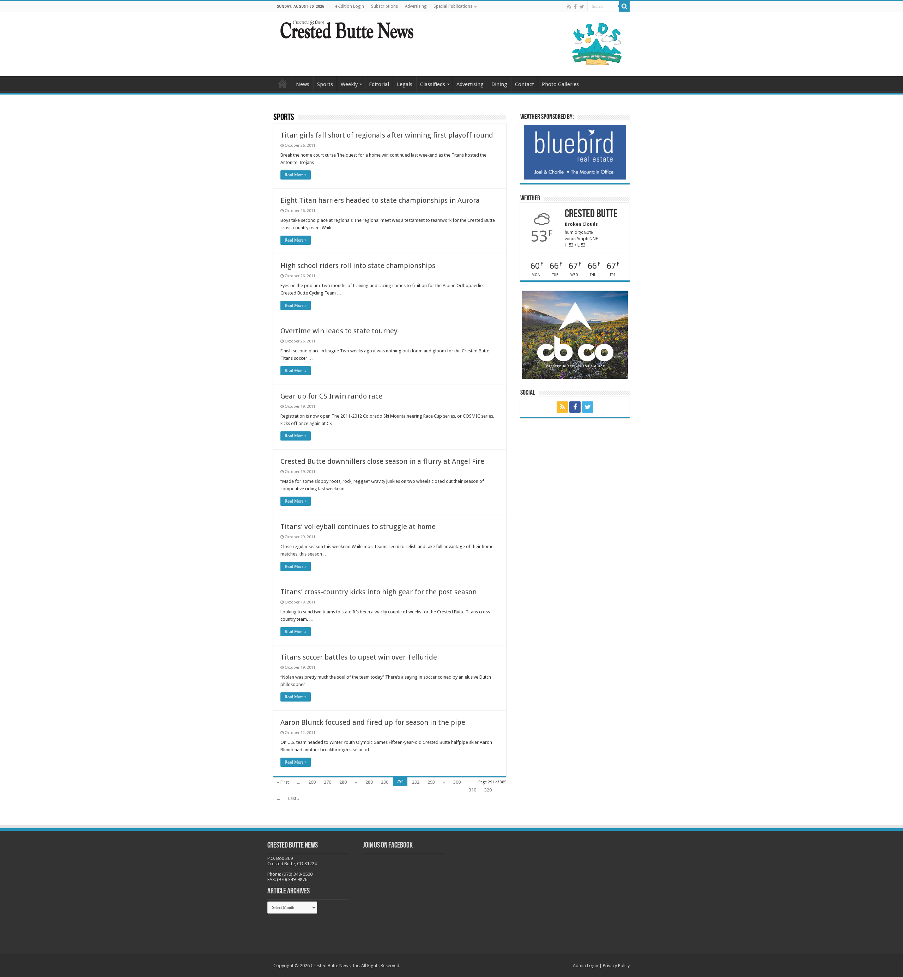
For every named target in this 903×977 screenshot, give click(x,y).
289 (369, 782)
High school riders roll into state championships (357, 265)
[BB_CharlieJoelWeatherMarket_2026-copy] (575, 151)
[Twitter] (582, 6)
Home (282, 83)
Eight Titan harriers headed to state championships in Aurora (380, 200)
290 (384, 782)
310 (472, 790)
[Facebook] (575, 6)
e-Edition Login (349, 6)
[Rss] (569, 6)
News (302, 84)
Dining (499, 84)
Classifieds (432, 84)
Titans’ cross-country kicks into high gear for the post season (378, 592)
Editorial (379, 84)
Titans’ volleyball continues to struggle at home (358, 526)
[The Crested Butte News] (347, 28)
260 (312, 782)
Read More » (296, 174)
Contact (524, 84)
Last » (293, 798)
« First (283, 782)
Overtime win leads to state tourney (339, 331)
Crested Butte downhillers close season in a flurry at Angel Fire (382, 461)
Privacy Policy (616, 965)
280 (343, 782)
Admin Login (585, 965)
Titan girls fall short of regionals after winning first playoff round (386, 135)
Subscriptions (384, 6)
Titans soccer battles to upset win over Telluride (358, 657)
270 (327, 782)
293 (431, 782)
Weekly (349, 84)
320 (488, 790)
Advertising (415, 6)
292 (415, 782)
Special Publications (453, 6)
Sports (325, 84)
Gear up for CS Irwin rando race (331, 396)
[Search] (624, 6)
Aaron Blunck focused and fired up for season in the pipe (372, 722)
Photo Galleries (560, 84)
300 (457, 782)
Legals (404, 84)
